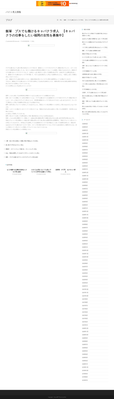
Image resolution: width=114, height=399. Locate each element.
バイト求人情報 (13, 11)
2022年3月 (85, 279)
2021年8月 (85, 302)
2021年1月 (85, 325)
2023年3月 (85, 240)
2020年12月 (85, 328)
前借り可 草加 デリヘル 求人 (89, 77)
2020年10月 (85, 334)
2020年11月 (85, 331)
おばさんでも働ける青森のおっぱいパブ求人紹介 (95, 39)
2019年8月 (85, 377)
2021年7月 (85, 305)
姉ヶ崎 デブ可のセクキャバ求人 (15, 145)
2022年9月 (85, 260)
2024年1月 (85, 208)
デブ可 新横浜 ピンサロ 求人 (89, 89)
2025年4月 (85, 159)
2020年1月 (85, 364)
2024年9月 (85, 182)
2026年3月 (85, 124)
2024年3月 (85, 201)
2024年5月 (85, 195)
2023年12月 (85, 211)
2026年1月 (85, 130)
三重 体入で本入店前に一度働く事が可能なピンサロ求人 (22, 141)
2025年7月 (85, 149)
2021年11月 (85, 292)
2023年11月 (85, 214)
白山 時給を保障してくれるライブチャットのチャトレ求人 (22, 153)
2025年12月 (85, 133)
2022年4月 (85, 276)
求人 (33, 41)
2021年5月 (85, 312)
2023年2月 (85, 244)
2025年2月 (85, 166)
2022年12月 (85, 250)
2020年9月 (85, 338)
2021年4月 (85, 315)
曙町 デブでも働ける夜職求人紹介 (91, 50)
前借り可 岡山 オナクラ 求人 (89, 54)
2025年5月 (85, 156)
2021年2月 (85, 322)
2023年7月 (85, 227)
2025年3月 (85, 163)
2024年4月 (85, 198)
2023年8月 (85, 224)
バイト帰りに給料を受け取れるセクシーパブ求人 (95, 47)
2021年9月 (85, 299)
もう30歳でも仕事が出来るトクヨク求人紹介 (17, 171)
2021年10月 (85, 296)
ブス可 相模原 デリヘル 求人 (89, 71)
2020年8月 (85, 341)
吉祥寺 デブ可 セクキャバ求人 (66, 171)
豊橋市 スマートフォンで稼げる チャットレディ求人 (21, 149)
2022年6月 (85, 270)
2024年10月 (85, 179)
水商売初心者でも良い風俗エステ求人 (92, 74)
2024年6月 (85, 192)
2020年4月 (85, 354)
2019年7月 (85, 380)
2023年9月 (85, 221)
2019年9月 (85, 373)
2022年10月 (85, 257)
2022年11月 (85, 253)
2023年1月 (85, 247)
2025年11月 (85, 136)
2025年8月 (85, 146)
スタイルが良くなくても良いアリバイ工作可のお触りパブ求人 (41, 171)
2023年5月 (85, 234)
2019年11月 (85, 367)
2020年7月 (85, 344)
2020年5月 (85, 351)
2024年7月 (85, 188)
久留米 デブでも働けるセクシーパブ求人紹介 (94, 92)
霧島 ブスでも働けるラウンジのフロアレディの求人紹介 (22, 157)
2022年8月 (85, 263)
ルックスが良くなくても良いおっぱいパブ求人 (94, 57)
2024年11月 (85, 175)
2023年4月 (85, 237)
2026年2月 (85, 127)
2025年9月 (85, 143)
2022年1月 (85, 286)
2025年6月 (85, 153)
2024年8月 (85, 185)
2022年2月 (85, 283)
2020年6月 (85, 348)
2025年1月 (85, 169)
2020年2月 (85, 360)
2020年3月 (85, 357)
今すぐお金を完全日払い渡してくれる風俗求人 (94, 81)
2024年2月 (85, 205)
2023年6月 (85, 231)
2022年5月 (85, 273)
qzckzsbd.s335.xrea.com (13, 41)
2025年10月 (85, 140)
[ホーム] (57, 20)
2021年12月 (85, 289)
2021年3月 (85, 318)
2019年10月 (85, 370)
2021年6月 (85, 309)
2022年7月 (85, 266)
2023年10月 (85, 218)
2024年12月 (85, 172)
